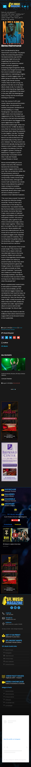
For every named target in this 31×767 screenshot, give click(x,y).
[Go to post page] (13, 364)
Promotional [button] (8, 524)
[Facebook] (22, 6)
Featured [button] (18, 524)
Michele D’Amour (5, 375)
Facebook (2, 337)
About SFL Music (9, 650)
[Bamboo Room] (9, 462)
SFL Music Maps (9, 658)
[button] (11, 389)
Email (18, 337)
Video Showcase (10, 655)
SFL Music (14, 327)
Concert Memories (9, 702)
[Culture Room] (9, 421)
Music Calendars (9, 661)
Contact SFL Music (9, 664)
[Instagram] (28, 6)
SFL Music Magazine (15, 514)
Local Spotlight (8, 705)
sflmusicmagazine (21, 759)
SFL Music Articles (10, 329)
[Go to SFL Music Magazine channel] (15, 510)
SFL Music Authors (9, 697)
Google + (14, 337)
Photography (8, 653)
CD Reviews (8, 700)
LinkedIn (10, 337)
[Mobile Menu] (4, 6)
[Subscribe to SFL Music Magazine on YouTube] (15, 520)
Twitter (6, 337)
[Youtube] (25, 6)
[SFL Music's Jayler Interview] (15, 535)
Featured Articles (9, 691)
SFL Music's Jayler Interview (11, 544)
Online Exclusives (9, 694)
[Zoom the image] (14, 3)
